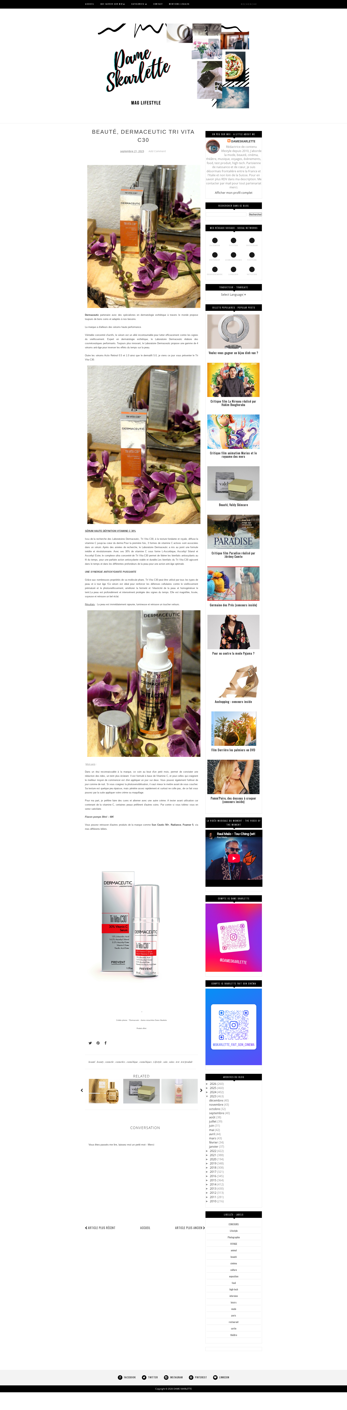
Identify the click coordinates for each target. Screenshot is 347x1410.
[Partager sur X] (88, 1043)
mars (213, 1138)
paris (233, 1315)
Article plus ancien (188, 1228)
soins (172, 1061)
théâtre (233, 1335)
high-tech (234, 1289)
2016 (213, 1176)
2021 (213, 1155)
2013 (213, 1189)
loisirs (234, 1302)
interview (234, 1296)
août (212, 1117)
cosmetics (120, 1061)
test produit (186, 1061)
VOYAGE (233, 1244)
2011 (213, 1197)
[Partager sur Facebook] (104, 1043)
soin (165, 1061)
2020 (213, 1159)
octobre (215, 1109)
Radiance (176, 824)
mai (212, 1130)
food (234, 1283)
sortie (233, 1328)
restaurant (234, 1322)
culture (233, 1270)
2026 (213, 1084)
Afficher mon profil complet (233, 193)
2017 (213, 1172)
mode (233, 1309)
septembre (217, 1113)
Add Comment (157, 151)
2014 (213, 1184)
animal (234, 1250)
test (178, 1061)
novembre (216, 1105)
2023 (213, 1096)
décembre (216, 1100)
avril (212, 1134)
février (214, 1142)
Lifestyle (157, 1061)
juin (212, 1126)
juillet (213, 1121)
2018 (213, 1168)
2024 (213, 1092)
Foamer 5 (188, 824)
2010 (213, 1201)
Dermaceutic (92, 315)
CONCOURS (234, 1224)
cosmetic (109, 1061)
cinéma (233, 1263)
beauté (92, 1061)
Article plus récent (101, 1228)
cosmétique (132, 1061)
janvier (214, 1147)
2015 (213, 1180)
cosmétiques (146, 1061)
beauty (100, 1061)
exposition (233, 1276)
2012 (213, 1193)
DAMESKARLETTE (243, 141)
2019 (213, 1163)
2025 (213, 1088)
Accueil (145, 1228)
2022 (213, 1151)
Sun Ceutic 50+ (160, 824)
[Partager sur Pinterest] (96, 1043)
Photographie (234, 1237)
